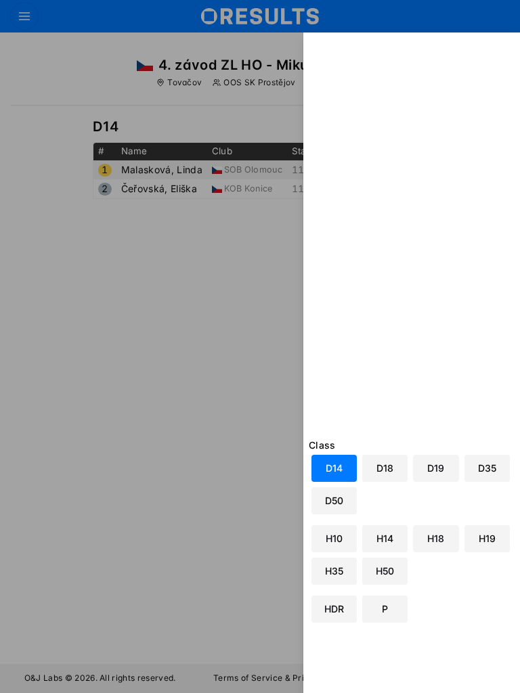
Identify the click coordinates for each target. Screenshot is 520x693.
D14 (334, 468)
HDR (334, 608)
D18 (384, 468)
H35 (334, 571)
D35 (487, 468)
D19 (435, 468)
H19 (487, 538)
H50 (385, 571)
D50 (334, 500)
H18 (435, 538)
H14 (384, 538)
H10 (334, 538)
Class (322, 445)
